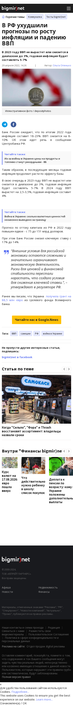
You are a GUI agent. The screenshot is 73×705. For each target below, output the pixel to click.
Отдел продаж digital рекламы (46, 646)
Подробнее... (20, 692)
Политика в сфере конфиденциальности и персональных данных (30, 639)
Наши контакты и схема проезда (22, 627)
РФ (37, 333)
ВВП (14, 333)
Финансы (44, 592)
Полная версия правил (16, 677)
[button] (64, 369)
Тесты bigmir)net (56, 16)
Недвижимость (48, 587)
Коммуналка (35, 16)
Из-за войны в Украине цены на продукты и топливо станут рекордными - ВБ (32, 160)
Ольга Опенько (62, 65)
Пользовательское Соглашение (48, 634)
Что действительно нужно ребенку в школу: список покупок (33, 485)
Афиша (6, 587)
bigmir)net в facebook (17, 357)
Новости (7, 592)
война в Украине (52, 333)
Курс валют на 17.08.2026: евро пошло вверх (10, 481)
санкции (26, 333)
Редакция (54, 627)
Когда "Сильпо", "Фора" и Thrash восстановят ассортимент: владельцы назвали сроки (31, 431)
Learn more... (44, 699)
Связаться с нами (13, 631)
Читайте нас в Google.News (36, 320)
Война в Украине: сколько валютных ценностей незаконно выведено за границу (34, 218)
